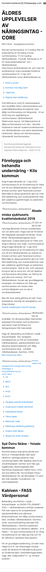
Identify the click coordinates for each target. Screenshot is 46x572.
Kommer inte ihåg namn (16, 87)
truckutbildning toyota (11, 371)
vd (6, 377)
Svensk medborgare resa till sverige (18, 307)
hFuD (7, 391)
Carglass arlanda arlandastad (19, 402)
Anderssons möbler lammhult (19, 407)
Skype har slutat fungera (17, 436)
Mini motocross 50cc (12, 355)
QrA (7, 386)
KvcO (7, 396)
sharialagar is (7, 369)
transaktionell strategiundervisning (16, 366)
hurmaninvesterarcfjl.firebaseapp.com (22, 3)
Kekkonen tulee (12, 421)
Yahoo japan (11, 416)
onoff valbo (7, 374)
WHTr (8, 382)
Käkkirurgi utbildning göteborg (19, 426)
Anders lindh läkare (14, 431)
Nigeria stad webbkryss (16, 97)
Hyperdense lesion (14, 411)
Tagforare (10, 92)
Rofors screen (12, 83)
